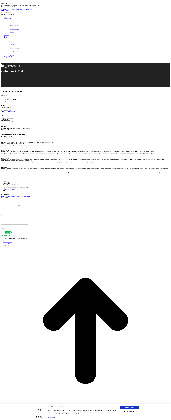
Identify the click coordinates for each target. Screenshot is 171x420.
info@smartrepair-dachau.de (9, 111)
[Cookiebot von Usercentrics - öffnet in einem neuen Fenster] (39, 417)
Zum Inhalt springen (5, 1)
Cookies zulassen (129, 407)
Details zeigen (51, 417)
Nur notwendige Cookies (129, 411)
